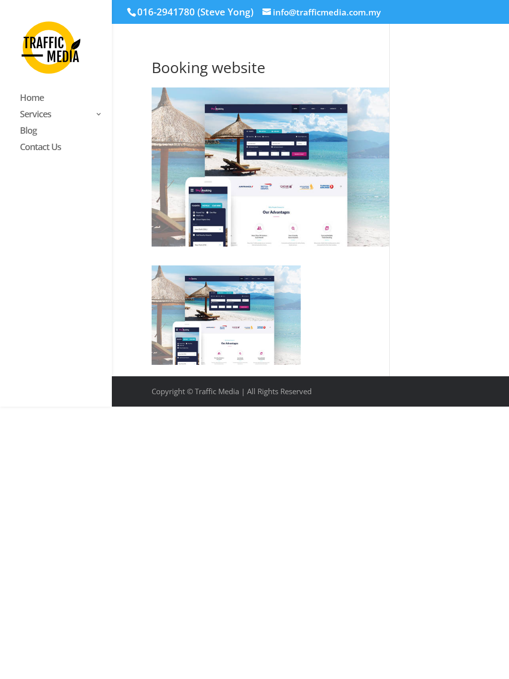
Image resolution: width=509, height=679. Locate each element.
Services (35, 115)
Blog (28, 131)
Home (32, 98)
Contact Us (40, 148)
